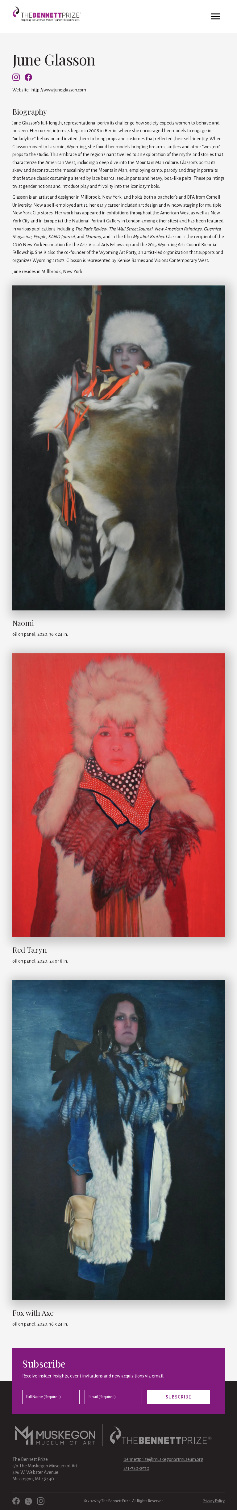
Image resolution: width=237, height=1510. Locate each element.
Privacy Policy (214, 1501)
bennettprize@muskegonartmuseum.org (163, 1459)
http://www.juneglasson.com (58, 89)
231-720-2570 (136, 1468)
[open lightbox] (118, 450)
